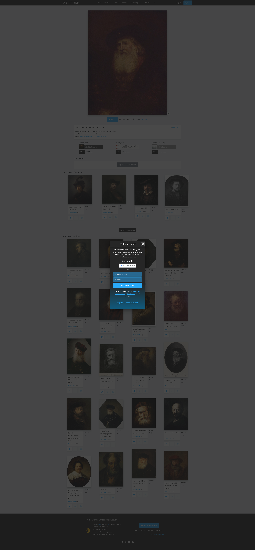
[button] (127, 266)
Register (120, 303)
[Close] (142, 244)
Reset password (132, 303)
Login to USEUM (128, 285)
